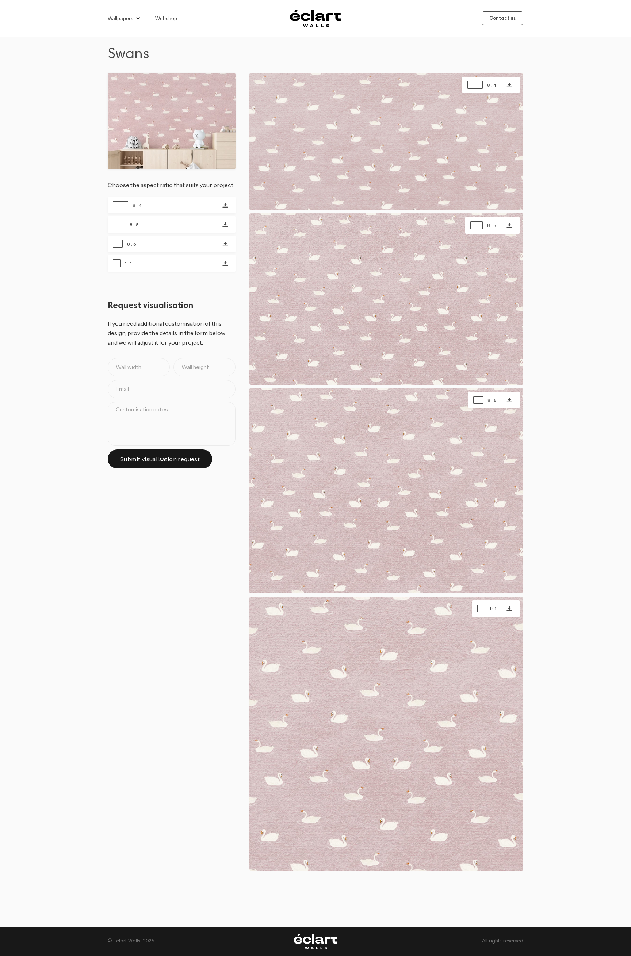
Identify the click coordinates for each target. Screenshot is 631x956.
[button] (128, 18)
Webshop (166, 18)
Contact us (502, 18)
